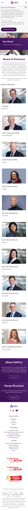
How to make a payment (13, 433)
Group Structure (14, 397)
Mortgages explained (13, 437)
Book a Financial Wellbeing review (13, 443)
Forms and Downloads (14, 445)
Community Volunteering (8, 29)
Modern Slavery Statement (17, 494)
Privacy (10, 492)
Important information (14, 447)
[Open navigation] (26, 2)
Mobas (18, 496)
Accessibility (4, 492)
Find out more (14, 377)
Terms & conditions (6, 494)
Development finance (13, 430)
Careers (13, 420)
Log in (2, 2)
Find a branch (14, 422)
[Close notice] (25, 7)
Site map (21, 492)
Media (13, 424)
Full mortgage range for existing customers (14, 432)
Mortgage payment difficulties (14, 435)
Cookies (16, 492)
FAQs (14, 450)
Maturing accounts (13, 448)
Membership (13, 419)
